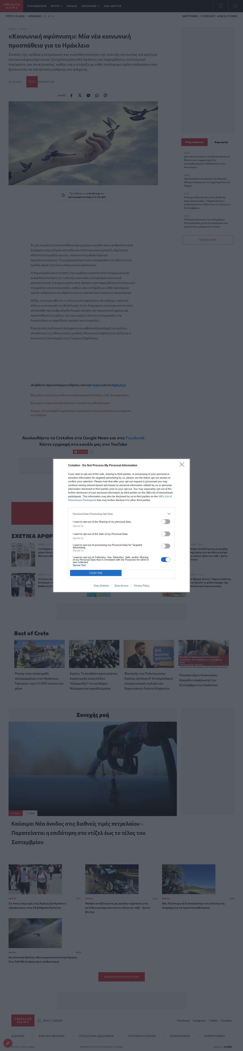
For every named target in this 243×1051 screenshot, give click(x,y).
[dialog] (121, 525)
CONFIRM (95, 573)
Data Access (121, 585)
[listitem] (121, 514)
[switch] (165, 521)
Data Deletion (101, 585)
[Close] (183, 465)
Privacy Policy (141, 585)
